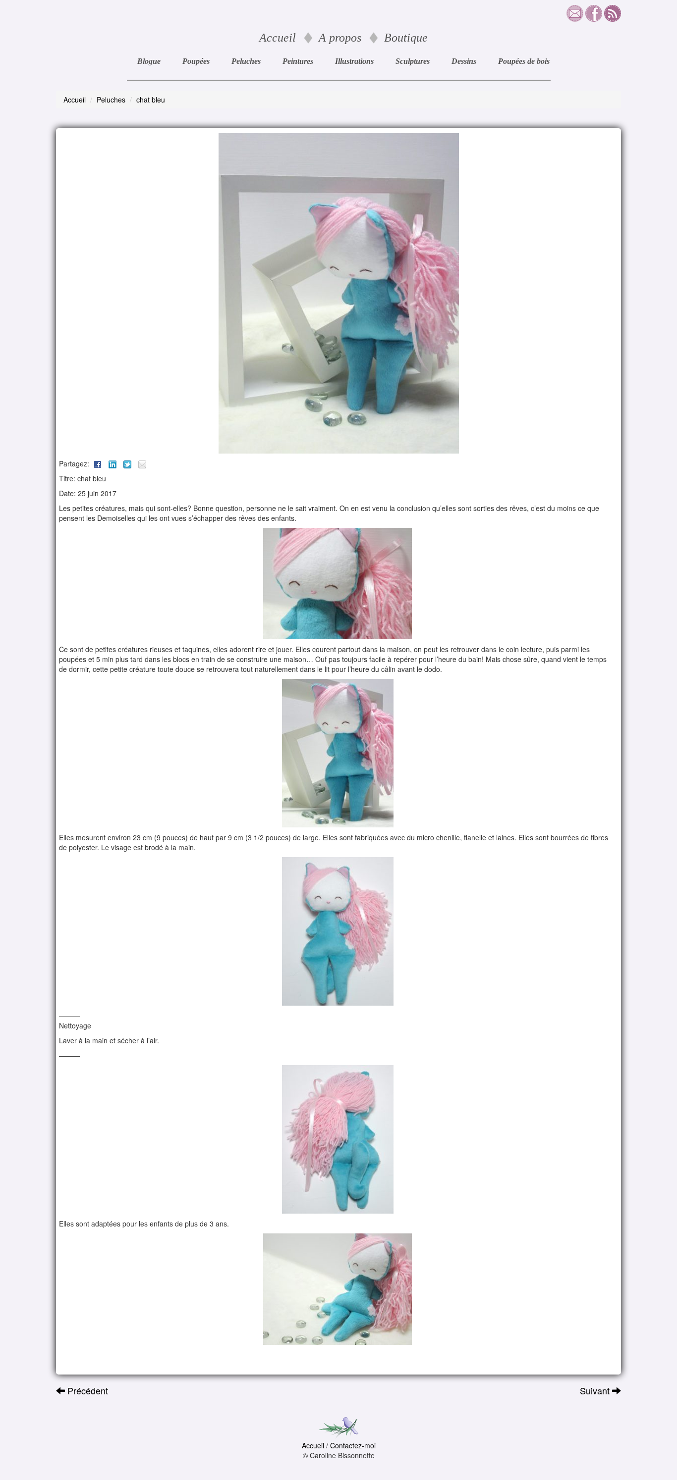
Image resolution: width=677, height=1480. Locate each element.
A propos (340, 37)
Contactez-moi (353, 1445)
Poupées (196, 61)
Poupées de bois (524, 61)
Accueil (277, 37)
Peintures (297, 61)
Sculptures (412, 61)
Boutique (406, 37)
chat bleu (150, 99)
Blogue (149, 61)
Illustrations (354, 61)
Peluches (246, 61)
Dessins (463, 61)
